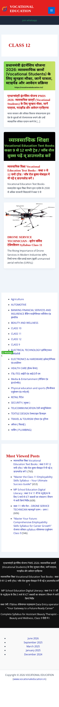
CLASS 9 (15, 344)
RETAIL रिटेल (17, 397)
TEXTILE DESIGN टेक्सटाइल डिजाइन (28, 413)
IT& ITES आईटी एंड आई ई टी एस (25, 373)
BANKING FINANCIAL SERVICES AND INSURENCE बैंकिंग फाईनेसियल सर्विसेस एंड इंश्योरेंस (31, 313)
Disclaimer (29, 700)
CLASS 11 (16, 333)
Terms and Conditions (29, 696)
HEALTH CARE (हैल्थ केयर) (24, 368)
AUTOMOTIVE (18, 304)
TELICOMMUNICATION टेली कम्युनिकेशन (31, 408)
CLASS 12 (16, 339)
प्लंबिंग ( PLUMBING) (21, 430)
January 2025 (33, 650)
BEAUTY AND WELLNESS (24, 322)
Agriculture (17, 299)
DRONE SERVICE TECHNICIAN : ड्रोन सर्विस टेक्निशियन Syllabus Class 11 (24, 241)
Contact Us (29, 688)
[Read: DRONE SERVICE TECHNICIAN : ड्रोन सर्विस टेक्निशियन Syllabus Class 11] (29, 216)
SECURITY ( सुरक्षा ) (20, 402)
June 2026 (33, 638)
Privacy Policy (29, 692)
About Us (29, 684)
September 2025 (33, 642)
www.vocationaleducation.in (29, 679)
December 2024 (33, 654)
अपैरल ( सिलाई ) (18, 424)
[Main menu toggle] (51, 10)
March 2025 (33, 646)
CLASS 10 (16, 328)
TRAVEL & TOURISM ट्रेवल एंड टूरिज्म (29, 419)
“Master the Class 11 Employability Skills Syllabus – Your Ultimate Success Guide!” (32, 480)
